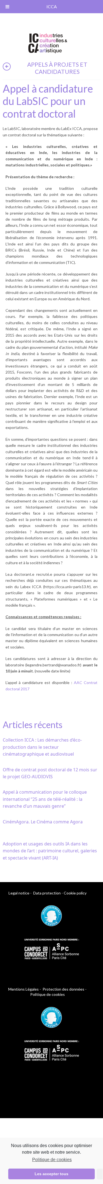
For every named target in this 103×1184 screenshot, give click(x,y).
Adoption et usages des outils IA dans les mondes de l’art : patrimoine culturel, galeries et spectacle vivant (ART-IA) (50, 851)
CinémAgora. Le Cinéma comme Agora (43, 822)
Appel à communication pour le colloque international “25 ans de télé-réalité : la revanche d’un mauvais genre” (45, 799)
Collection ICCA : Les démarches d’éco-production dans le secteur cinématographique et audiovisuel (42, 747)
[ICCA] (47, 42)
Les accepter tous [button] (51, 1174)
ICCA (51, 6)
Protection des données (63, 989)
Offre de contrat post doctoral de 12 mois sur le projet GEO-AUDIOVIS (50, 773)
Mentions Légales (23, 989)
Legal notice (19, 893)
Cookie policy (75, 893)
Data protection (47, 893)
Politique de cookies (52, 1159)
